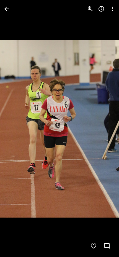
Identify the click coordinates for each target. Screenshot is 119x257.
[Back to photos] (6, 8)
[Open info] (101, 8)
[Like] (93, 246)
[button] (15, 128)
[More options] (112, 8)
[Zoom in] (90, 8)
